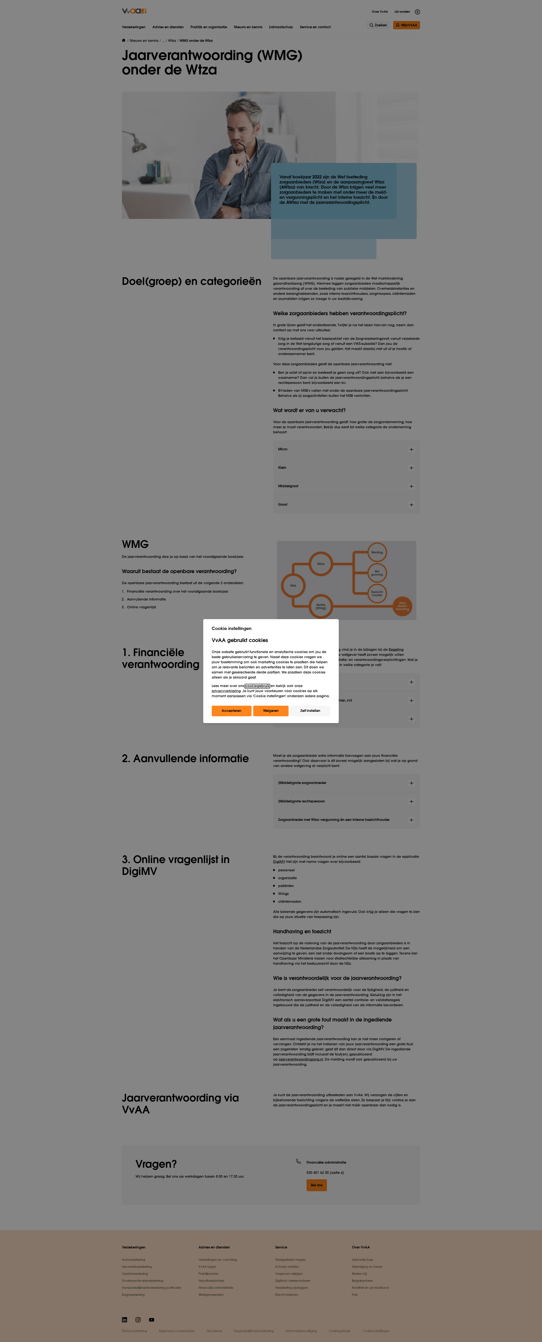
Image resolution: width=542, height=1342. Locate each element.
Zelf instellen (310, 711)
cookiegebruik (257, 686)
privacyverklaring (226, 691)
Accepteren (231, 711)
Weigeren (271, 711)
